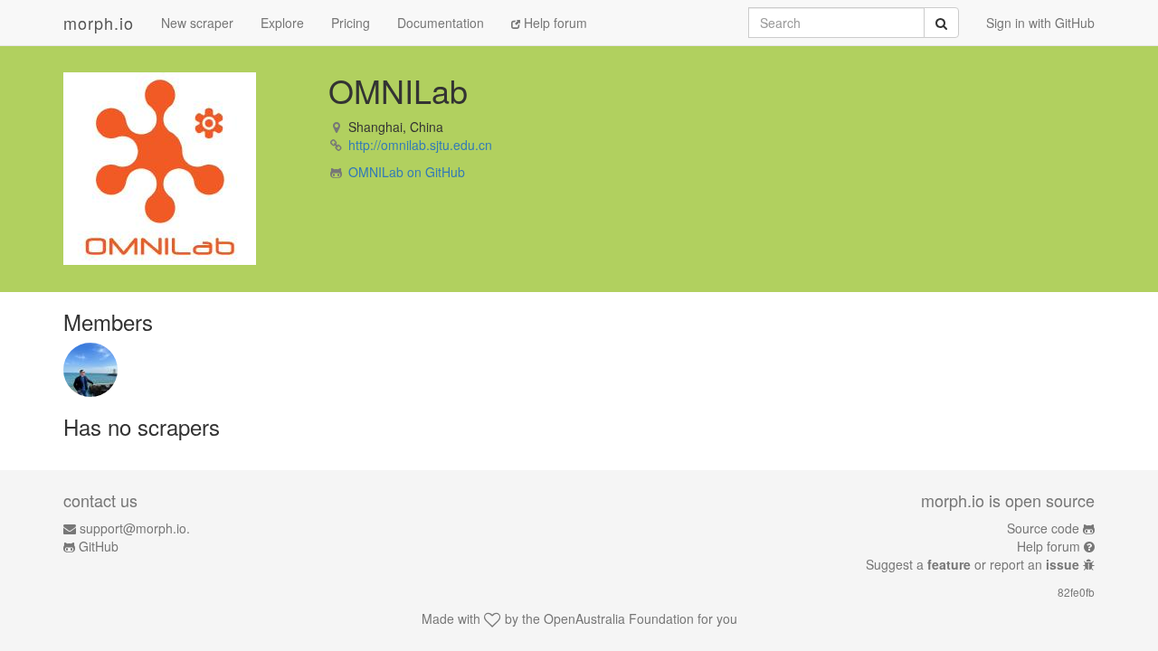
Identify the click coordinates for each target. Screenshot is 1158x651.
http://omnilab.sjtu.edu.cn (420, 145)
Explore (282, 23)
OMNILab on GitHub (406, 172)
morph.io (98, 22)
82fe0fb (1076, 591)
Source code (1043, 528)
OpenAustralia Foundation (619, 618)
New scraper (197, 23)
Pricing (350, 23)
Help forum (553, 23)
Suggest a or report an (972, 564)
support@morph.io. (135, 528)
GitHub (99, 546)
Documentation (440, 23)
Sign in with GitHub (1040, 23)
